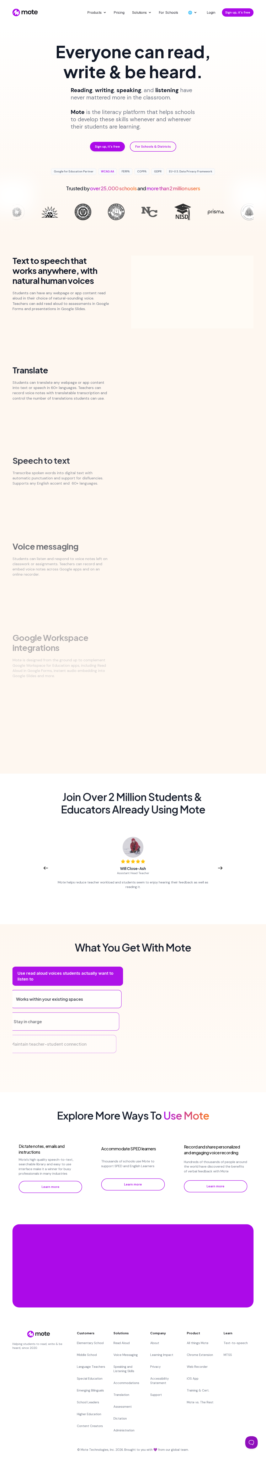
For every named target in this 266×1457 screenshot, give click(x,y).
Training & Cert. (198, 1390)
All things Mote (197, 1343)
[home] (25, 12)
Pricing (119, 12)
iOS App (192, 1379)
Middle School (87, 1355)
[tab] (67, 976)
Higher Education (89, 1414)
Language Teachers (91, 1367)
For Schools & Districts (153, 147)
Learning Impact (161, 1355)
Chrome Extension (200, 1355)
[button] (97, 12)
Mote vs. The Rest (200, 1402)
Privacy (155, 1367)
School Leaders (88, 1402)
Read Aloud (121, 1343)
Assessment (122, 1407)
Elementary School (90, 1343)
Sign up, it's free (237, 12)
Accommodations (126, 1383)
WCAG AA (107, 171)
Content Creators (90, 1426)
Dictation (120, 1418)
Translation (121, 1395)
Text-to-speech (236, 1343)
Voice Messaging (125, 1355)
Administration (123, 1430)
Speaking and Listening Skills (123, 1369)
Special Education (89, 1379)
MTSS (228, 1355)
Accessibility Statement (159, 1381)
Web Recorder (197, 1367)
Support (156, 1395)
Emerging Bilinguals (90, 1390)
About (154, 1343)
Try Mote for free (133, 1282)
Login (211, 12)
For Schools (168, 12)
